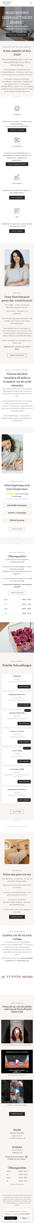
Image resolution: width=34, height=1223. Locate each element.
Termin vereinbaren (17, 355)
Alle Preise (17, 812)
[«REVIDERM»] (24, 977)
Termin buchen (17, 529)
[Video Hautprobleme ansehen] (17, 1033)
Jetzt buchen (24, 686)
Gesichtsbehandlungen (17, 164)
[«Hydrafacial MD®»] (9, 977)
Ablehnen (24, 1218)
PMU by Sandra (17, 231)
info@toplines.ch (17, 1153)
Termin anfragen (17, 593)
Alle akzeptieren (11, 1218)
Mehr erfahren (25, 1214)
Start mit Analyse (17, 130)
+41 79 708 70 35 (17, 1150)
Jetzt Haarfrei (17, 35)
